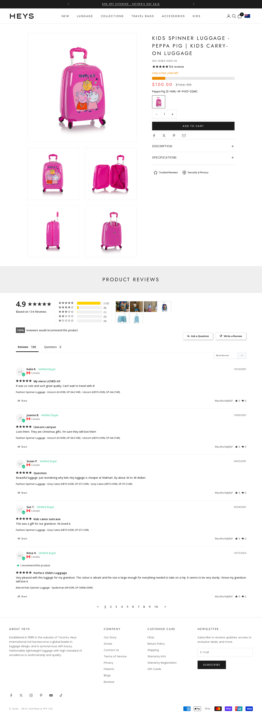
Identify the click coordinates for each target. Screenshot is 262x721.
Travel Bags (143, 16)
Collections (112, 16)
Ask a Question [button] (200, 336)
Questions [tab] (50, 347)
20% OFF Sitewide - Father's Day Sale (131, 4)
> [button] (165, 606)
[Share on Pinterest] (174, 135)
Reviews (109, 682)
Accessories (173, 16)
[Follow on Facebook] (11, 695)
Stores (108, 644)
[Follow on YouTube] (51, 695)
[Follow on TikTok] (61, 695)
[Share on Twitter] (164, 135)
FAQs (150, 637)
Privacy (108, 663)
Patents (109, 669)
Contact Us (111, 650)
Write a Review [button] (233, 336)
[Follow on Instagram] (31, 695)
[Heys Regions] (249, 17)
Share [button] (24, 400)
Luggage (85, 16)
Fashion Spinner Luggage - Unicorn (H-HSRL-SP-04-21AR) (48, 392)
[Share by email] (184, 135)
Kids (196, 16)
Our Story (110, 637)
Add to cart (193, 126)
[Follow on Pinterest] (41, 695)
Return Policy (156, 644)
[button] (237, 400)
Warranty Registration (162, 663)
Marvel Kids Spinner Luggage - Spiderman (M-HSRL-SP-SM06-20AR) (54, 587)
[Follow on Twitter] (21, 695)
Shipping (153, 650)
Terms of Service (115, 656)
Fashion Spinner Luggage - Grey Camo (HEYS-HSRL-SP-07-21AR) (52, 484)
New (65, 16)
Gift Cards (154, 669)
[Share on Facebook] (154, 135)
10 (156, 606)
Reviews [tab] (23, 347)
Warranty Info (156, 656)
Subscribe (211, 665)
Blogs (107, 675)
